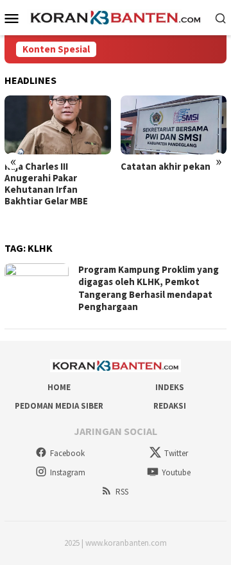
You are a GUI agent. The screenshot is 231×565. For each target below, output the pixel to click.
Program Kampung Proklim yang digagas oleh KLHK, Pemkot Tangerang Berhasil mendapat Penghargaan (148, 288)
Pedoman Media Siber (59, 405)
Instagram (67, 472)
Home (59, 387)
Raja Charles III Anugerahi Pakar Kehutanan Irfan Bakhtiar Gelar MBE (46, 184)
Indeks (169, 387)
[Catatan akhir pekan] (174, 125)
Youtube (176, 472)
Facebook (67, 453)
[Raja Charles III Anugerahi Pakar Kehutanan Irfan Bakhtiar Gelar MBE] (57, 125)
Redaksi (169, 405)
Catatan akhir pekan (165, 166)
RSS (122, 491)
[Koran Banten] (116, 16)
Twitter (176, 453)
